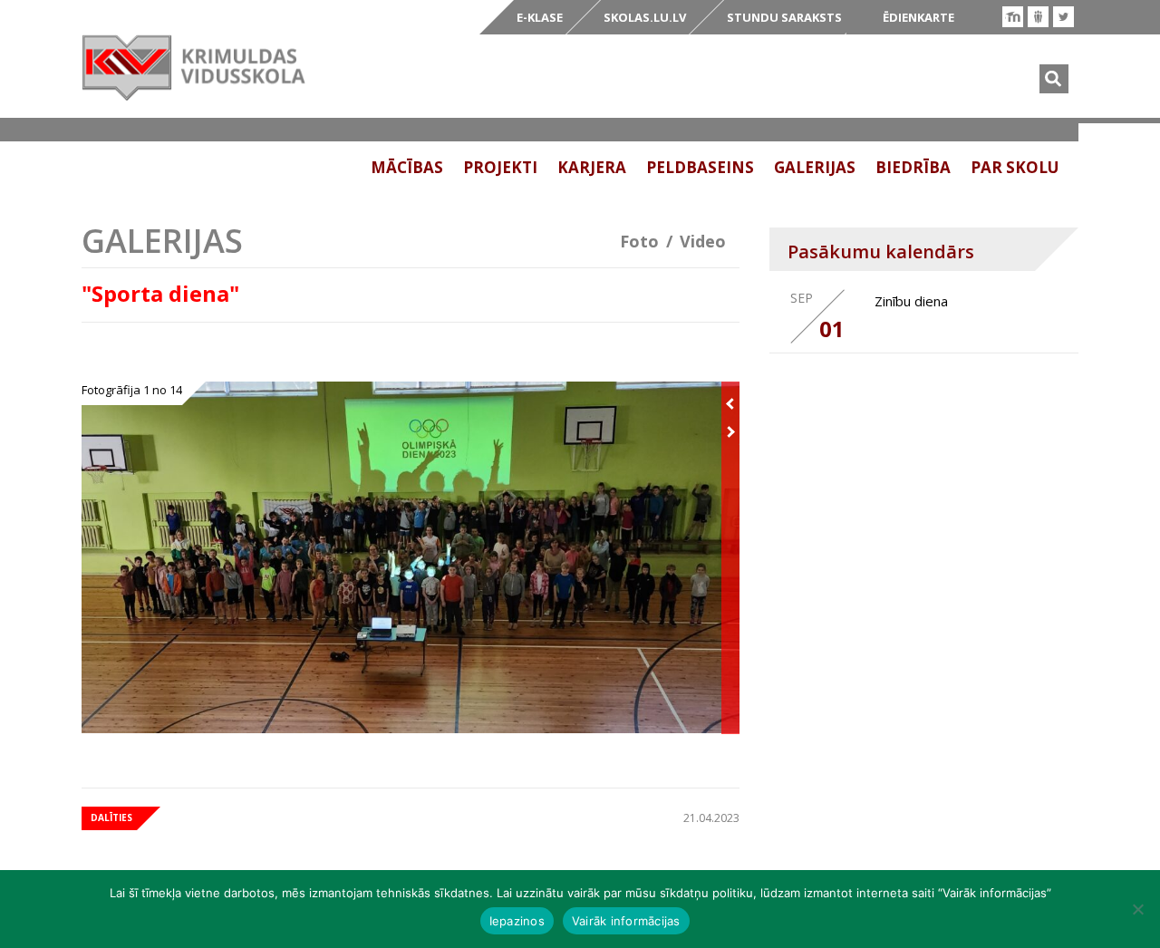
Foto (639, 241)
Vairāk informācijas (626, 921)
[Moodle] (1012, 16)
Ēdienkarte (918, 17)
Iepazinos (517, 921)
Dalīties (111, 817)
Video (703, 241)
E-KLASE (540, 17)
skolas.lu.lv (645, 17)
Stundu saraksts (784, 17)
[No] (1137, 909)
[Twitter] (1063, 16)
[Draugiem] (1038, 16)
